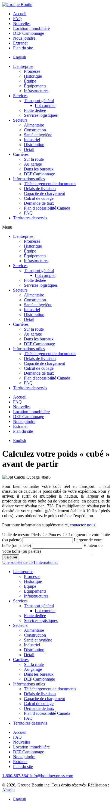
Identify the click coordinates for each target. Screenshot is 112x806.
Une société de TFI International (30, 562)
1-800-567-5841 (16, 775)
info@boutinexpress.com (51, 775)
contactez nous (82, 525)
